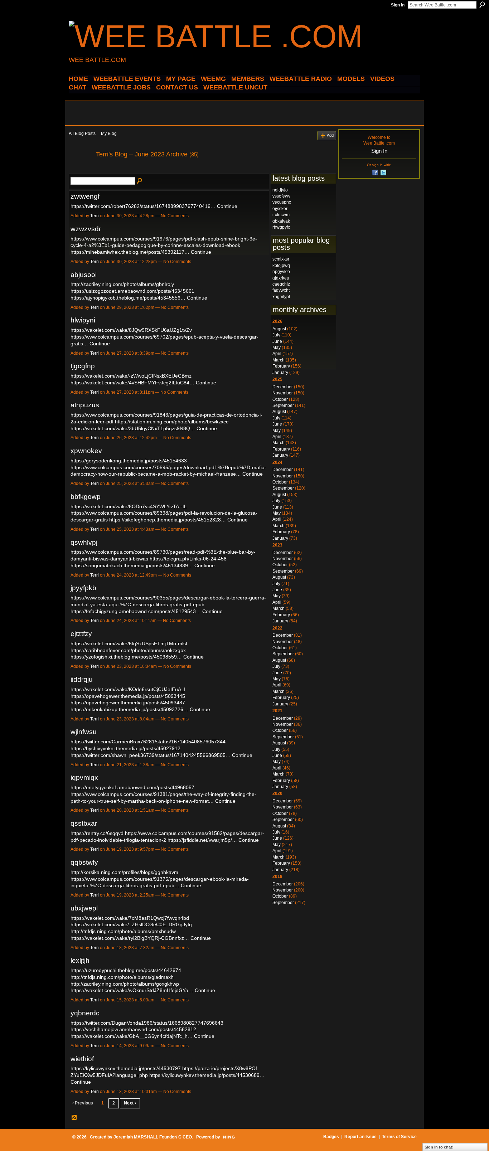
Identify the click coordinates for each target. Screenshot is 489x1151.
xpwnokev (86, 451)
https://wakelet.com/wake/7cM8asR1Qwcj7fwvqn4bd (130, 918)
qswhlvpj (84, 542)
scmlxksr (280, 259)
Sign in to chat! (439, 1147)
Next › (130, 1103)
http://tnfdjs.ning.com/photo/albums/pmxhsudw (123, 931)
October (280, 399)
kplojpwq (281, 265)
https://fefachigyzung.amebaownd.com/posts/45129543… (136, 611)
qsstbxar (84, 823)
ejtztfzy (81, 633)
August (279, 328)
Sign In (398, 5)
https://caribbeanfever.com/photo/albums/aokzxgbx (128, 650)
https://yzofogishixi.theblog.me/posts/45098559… (126, 657)
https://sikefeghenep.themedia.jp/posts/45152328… (167, 520)
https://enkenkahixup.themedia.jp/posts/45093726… (129, 709)
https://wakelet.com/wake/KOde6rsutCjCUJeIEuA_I (128, 689)
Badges (331, 1136)
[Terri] (80, 170)
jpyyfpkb (83, 588)
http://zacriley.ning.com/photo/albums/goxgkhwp (125, 984)
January (280, 372)
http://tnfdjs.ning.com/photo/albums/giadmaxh (122, 977)
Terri (94, 215)
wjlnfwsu (84, 731)
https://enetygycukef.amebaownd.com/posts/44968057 (132, 787)
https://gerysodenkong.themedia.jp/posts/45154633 (129, 460)
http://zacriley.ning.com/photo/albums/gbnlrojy (122, 284)
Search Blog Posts (140, 181)
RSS (74, 1117)
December (282, 386)
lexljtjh (80, 960)
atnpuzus (85, 405)
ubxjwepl (84, 908)
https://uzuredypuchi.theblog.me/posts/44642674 (126, 970)
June (277, 341)
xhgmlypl (281, 296)
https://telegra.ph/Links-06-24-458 (188, 559)
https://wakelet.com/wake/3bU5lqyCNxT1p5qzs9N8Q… (133, 428)
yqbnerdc (85, 1013)
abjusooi (84, 274)
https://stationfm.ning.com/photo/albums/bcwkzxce (172, 421)
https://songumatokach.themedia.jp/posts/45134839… (132, 565)
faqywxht (281, 290)
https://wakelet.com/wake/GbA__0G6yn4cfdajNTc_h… (132, 1036)
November (282, 392)
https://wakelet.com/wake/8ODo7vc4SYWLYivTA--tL (129, 506)
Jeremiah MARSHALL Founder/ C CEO (152, 1137)
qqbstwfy (84, 862)
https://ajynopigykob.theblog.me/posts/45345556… (128, 298)
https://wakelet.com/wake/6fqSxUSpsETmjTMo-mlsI (129, 643)
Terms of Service (399, 1136)
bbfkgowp (86, 496)
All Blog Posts (82, 133)
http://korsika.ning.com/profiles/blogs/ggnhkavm (124, 872)
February (281, 366)
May (276, 347)
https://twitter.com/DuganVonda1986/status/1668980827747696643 (147, 1023)
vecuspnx (281, 202)
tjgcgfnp (83, 366)
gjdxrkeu (280, 278)
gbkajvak (281, 221)
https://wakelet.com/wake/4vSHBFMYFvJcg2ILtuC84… (132, 382)
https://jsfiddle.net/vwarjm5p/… (202, 840)
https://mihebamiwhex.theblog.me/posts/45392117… (130, 252)
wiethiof (82, 1059)
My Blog (109, 133)
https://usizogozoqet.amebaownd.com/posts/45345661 (132, 291)
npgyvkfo (281, 271)
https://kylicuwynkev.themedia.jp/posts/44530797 (126, 1068)
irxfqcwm (281, 214)
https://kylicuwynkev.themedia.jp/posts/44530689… (207, 1075)
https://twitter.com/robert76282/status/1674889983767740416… (143, 206)
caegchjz (281, 284)
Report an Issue (360, 1136)
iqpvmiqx (84, 777)
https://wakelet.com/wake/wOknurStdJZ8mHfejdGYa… (132, 990)
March (278, 360)
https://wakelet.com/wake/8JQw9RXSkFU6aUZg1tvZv (131, 330)
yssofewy (281, 196)
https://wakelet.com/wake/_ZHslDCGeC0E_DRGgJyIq (131, 924)
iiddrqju (82, 679)
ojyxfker (279, 208)
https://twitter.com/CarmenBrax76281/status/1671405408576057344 (148, 741)
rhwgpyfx (281, 227)
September (283, 405)
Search (482, 4)
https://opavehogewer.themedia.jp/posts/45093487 (128, 702)
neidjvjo (280, 190)
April (276, 353)
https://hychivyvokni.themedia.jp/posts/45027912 (125, 748)
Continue (227, 206)
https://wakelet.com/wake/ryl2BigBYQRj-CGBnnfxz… (130, 938)
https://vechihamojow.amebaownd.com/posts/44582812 (133, 1029)
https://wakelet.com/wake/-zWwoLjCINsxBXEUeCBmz (131, 376)
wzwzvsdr (86, 229)
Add (330, 135)
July (276, 334)
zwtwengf (85, 196)
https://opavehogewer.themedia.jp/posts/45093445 (128, 696)
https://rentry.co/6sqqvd (97, 833)
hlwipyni (83, 320)
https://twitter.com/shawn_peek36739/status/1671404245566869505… (151, 755)
